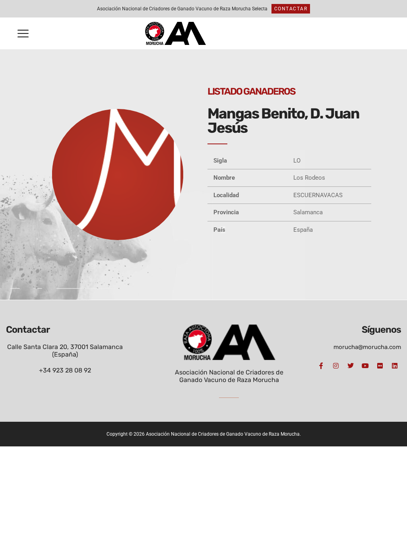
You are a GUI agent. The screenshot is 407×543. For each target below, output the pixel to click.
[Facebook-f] (321, 365)
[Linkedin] (394, 365)
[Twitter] (350, 365)
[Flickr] (380, 365)
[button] (23, 33)
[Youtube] (365, 365)
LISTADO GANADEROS (251, 91)
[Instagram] (335, 365)
